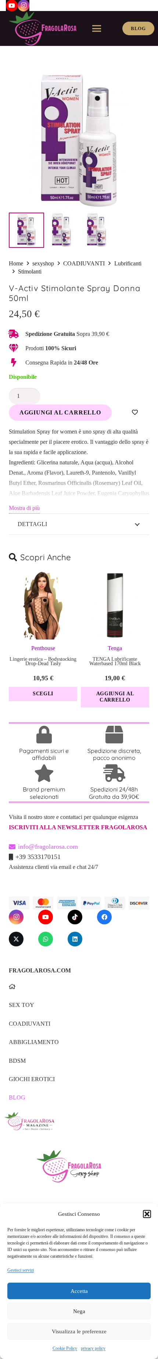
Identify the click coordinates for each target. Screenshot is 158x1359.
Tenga (115, 648)
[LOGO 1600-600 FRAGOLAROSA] (42, 28)
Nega (79, 1311)
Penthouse (43, 648)
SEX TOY (21, 1005)
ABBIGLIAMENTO (34, 1042)
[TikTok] (75, 917)
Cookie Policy (65, 1348)
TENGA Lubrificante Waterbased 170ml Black (115, 661)
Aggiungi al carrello (60, 412)
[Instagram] (16, 917)
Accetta (79, 1291)
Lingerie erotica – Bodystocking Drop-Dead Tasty (43, 661)
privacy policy (93, 1348)
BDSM (17, 1061)
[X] (16, 939)
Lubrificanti (127, 263)
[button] (147, 1214)
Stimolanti (30, 271)
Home (16, 263)
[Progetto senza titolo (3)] (76, 1126)
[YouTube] (45, 917)
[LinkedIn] (75, 939)
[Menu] (96, 28)
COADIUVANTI (84, 263)
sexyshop (43, 263)
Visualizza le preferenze (79, 1331)
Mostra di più (24, 508)
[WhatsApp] (45, 939)
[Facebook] (104, 917)
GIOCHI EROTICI (32, 1079)
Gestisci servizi (20, 1270)
